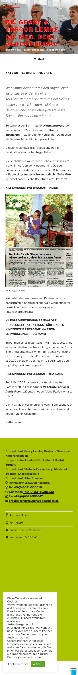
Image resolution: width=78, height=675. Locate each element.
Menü (41, 59)
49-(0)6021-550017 (29, 496)
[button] (73, 672)
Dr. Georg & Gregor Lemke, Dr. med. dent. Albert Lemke (33, 33)
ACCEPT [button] (37, 663)
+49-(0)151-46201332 (38, 492)
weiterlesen (13, 422)
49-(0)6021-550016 (28, 487)
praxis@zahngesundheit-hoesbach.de (34, 500)
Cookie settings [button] (18, 664)
